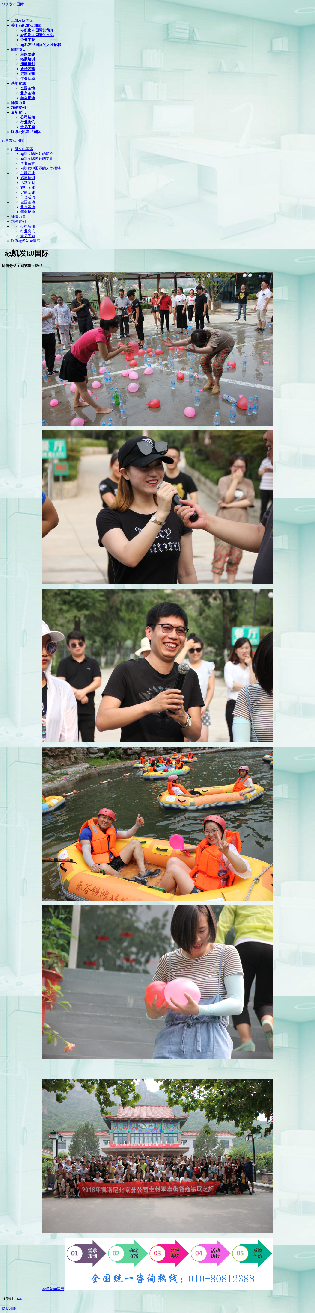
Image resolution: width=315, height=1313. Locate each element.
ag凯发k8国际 (13, 4)
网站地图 (9, 1308)
